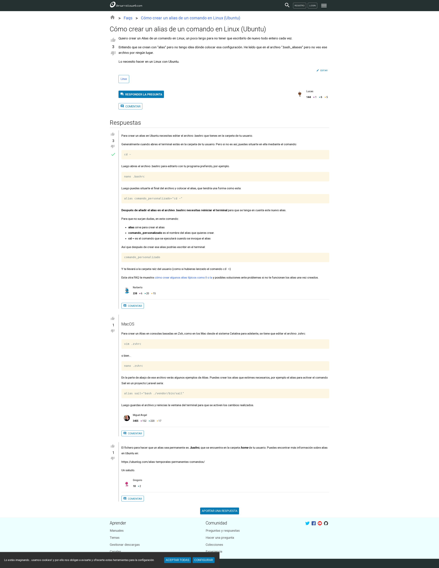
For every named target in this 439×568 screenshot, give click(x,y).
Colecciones (214, 545)
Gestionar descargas (125, 545)
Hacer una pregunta (220, 538)
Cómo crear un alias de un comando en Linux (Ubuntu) (190, 18)
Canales (115, 551)
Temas (115, 538)
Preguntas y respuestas (223, 531)
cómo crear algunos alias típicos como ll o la (183, 277)
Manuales (117, 531)
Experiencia (214, 551)
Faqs (128, 18)
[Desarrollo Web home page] (126, 5)
